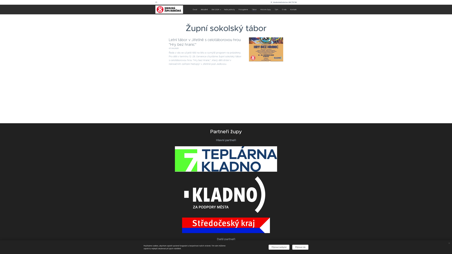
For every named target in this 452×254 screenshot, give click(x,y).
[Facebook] (156, 2)
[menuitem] (195, 9)
